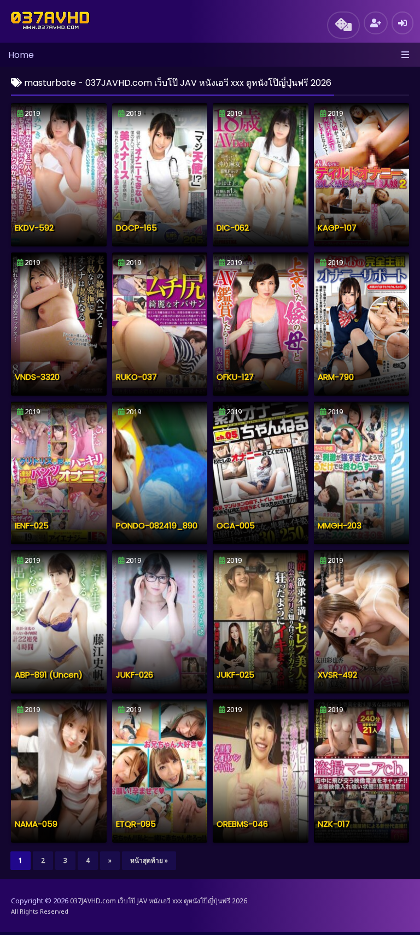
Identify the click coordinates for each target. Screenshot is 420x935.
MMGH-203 (339, 525)
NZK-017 (334, 824)
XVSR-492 (337, 674)
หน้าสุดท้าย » (149, 860)
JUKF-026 (134, 674)
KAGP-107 (337, 227)
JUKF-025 (235, 674)
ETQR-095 (136, 824)
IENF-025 (32, 525)
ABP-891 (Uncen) (49, 674)
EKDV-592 (34, 227)
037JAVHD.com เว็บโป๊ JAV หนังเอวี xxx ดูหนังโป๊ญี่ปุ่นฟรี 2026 (158, 900)
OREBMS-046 (242, 824)
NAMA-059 (36, 824)
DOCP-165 (136, 227)
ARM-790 (336, 377)
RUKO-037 (136, 377)
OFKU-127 (235, 377)
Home (21, 55)
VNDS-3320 (37, 377)
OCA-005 (236, 525)
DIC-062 (233, 227)
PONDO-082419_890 (156, 525)
